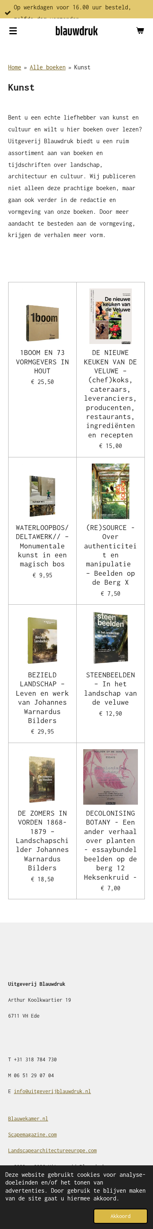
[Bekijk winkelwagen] (140, 30)
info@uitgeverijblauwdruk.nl (52, 1091)
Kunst (82, 67)
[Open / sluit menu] (13, 30)
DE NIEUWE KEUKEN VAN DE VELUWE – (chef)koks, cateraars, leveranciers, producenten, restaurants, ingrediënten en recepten (110, 393)
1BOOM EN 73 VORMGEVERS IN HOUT (42, 361)
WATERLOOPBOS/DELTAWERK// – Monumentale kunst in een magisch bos (42, 546)
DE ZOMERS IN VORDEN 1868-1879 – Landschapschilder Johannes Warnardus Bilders (42, 840)
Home (14, 67)
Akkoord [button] (121, 1216)
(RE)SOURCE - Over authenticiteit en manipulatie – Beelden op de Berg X (110, 555)
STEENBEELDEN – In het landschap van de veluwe (110, 688)
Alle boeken (48, 67)
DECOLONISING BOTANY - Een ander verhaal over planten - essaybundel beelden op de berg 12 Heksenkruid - (110, 845)
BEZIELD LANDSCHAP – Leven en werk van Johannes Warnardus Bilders (42, 698)
